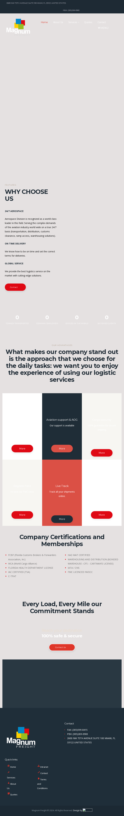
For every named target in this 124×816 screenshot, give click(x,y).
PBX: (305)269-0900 (77, 734)
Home (13, 766)
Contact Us (60, 647)
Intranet (44, 766)
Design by (78, 810)
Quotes (13, 794)
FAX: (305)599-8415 (77, 729)
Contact (44, 773)
